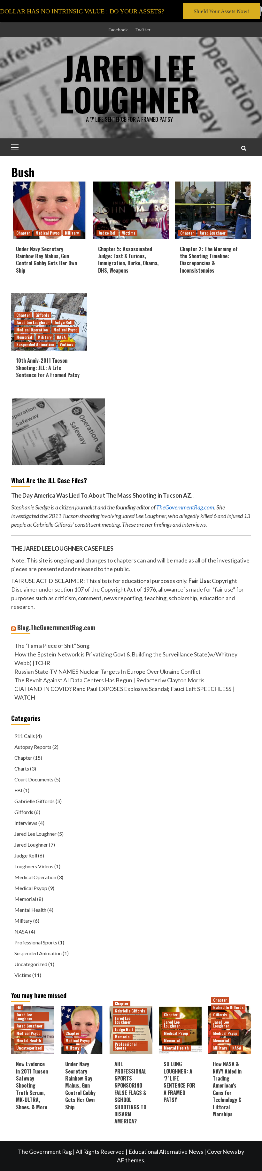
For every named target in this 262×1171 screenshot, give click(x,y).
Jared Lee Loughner (32, 322)
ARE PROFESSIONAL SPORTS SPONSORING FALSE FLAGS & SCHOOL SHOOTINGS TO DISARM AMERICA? (130, 1092)
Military (72, 233)
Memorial (24, 337)
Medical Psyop (47, 233)
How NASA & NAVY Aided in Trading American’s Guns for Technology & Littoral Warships (227, 1089)
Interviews (25, 823)
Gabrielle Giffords (34, 801)
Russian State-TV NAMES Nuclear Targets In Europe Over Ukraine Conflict (107, 671)
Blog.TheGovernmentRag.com (56, 627)
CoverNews (222, 1151)
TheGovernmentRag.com (185, 507)
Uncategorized (30, 964)
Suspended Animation (35, 344)
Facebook (118, 29)
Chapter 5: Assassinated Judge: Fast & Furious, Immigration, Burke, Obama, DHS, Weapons (128, 259)
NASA (61, 337)
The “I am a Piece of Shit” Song (51, 645)
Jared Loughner (212, 233)
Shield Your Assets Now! (221, 11)
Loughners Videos (33, 866)
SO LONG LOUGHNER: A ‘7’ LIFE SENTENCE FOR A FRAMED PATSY (179, 1082)
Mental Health (30, 910)
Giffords (42, 315)
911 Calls (24, 736)
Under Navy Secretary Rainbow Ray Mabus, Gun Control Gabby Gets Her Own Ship (46, 259)
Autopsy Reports (32, 747)
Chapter (23, 233)
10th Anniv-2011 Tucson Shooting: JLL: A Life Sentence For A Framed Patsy (48, 368)
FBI (18, 790)
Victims (128, 233)
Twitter (142, 29)
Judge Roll (107, 233)
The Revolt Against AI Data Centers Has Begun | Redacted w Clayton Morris (109, 680)
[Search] (244, 148)
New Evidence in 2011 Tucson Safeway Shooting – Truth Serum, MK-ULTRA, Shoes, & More (32, 1085)
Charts (21, 768)
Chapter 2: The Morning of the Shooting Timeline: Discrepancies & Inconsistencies (209, 259)
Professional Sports (35, 942)
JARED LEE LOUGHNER (129, 83)
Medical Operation (32, 329)
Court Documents (33, 779)
